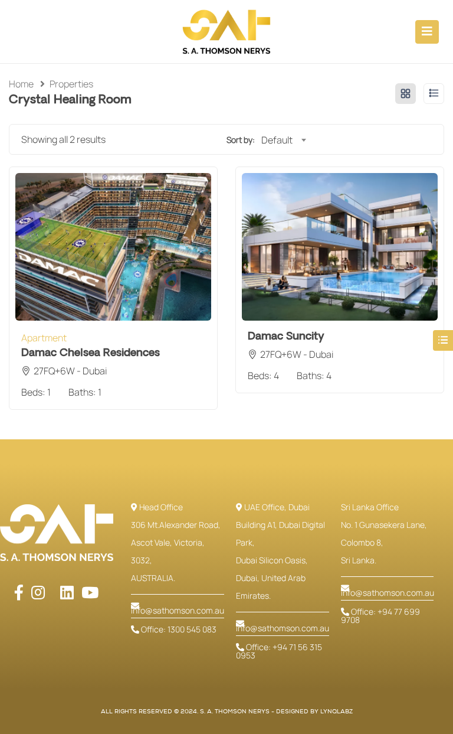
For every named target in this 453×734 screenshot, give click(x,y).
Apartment (44, 337)
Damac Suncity (286, 336)
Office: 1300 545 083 (177, 629)
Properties (71, 83)
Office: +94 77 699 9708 (380, 615)
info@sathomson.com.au (177, 610)
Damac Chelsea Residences (90, 353)
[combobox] (283, 140)
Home (21, 83)
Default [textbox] (277, 139)
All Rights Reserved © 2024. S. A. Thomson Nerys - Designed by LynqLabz (227, 711)
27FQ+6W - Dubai (70, 370)
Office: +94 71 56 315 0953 (279, 651)
